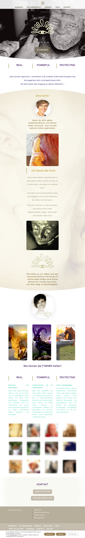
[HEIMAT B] (69, 450)
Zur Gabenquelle (25, 526)
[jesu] (51, 437)
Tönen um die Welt (16, 529)
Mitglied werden (39, 515)
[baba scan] (33, 437)
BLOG (58, 7)
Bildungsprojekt (39, 518)
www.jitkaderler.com (42, 498)
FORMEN (42, 49)
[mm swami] (69, 437)
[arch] (69, 473)
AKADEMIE (19, 7)
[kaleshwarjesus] (15, 455)
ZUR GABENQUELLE (34, 7)
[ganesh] (15, 437)
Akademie (12, 526)
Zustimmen (49, 534)
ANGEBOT (48, 7)
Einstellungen (13, 535)
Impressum (37, 510)
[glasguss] (33, 455)
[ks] (51, 455)
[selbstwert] (15, 473)
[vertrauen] (51, 473)
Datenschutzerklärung (41, 512)
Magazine (40, 529)
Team (57, 526)
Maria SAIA (48, 526)
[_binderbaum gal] (33, 473)
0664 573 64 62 (42, 492)
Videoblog (30, 529)
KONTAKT (67, 7)
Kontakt (49, 529)
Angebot (37, 526)
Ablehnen (60, 534)
